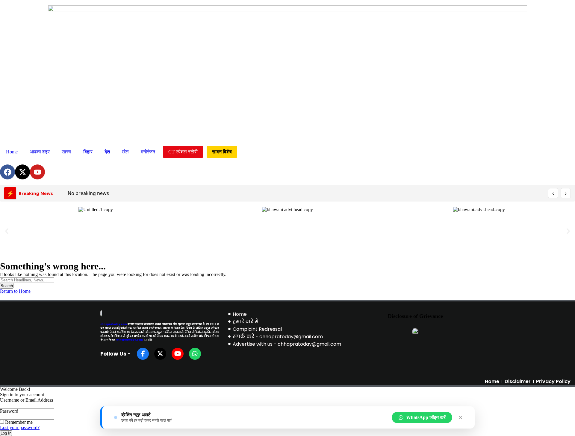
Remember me (18, 422)
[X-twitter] (22, 171)
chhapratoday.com (113, 324)
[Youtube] (37, 171)
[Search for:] (27, 279)
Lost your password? (20, 427)
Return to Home (15, 291)
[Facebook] (7, 171)
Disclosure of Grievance (415, 316)
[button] (6, 231)
